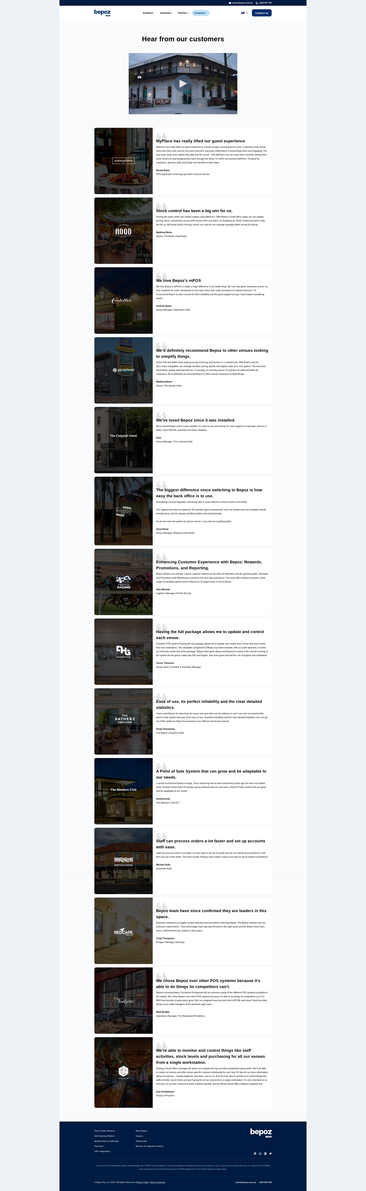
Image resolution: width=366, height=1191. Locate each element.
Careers (139, 1136)
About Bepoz (141, 1131)
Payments (98, 1146)
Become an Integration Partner (150, 1146)
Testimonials (141, 1141)
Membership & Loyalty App (106, 1141)
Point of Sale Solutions (104, 1131)
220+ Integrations (102, 1151)
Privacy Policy (142, 1182)
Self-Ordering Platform (104, 1136)
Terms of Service (157, 1182)
